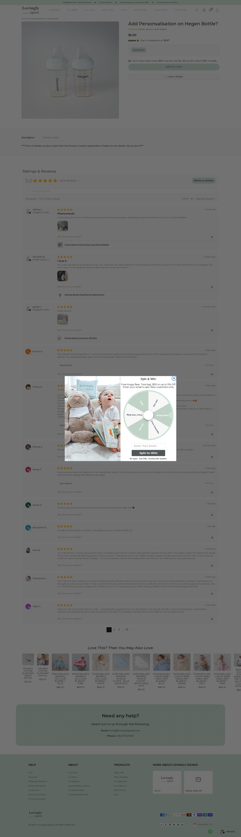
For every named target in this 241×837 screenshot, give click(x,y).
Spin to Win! (148, 453)
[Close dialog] (174, 378)
